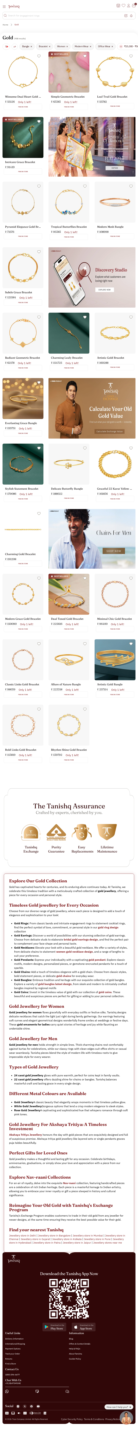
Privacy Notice (112, 1419)
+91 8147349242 (13, 1383)
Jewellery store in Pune (97, 1239)
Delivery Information (14, 1338)
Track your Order (12, 1353)
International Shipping (15, 1343)
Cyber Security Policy (72, 1419)
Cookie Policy (75, 1358)
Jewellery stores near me (107, 1242)
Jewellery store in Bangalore (54, 1235)
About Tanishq (75, 1353)
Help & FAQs (74, 1348)
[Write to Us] (37, 1391)
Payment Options (13, 1348)
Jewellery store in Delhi (22, 1235)
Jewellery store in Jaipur (77, 1242)
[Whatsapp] (7, 1391)
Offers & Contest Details (79, 1343)
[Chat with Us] (67, 1391)
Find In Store (23, 107)
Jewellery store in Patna (47, 1242)
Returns (8, 1358)
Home (5, 24)
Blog (71, 1338)
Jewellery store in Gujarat (35, 1239)
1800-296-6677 (12, 1374)
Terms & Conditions (94, 1419)
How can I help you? (118, 1407)
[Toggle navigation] (5, 6)
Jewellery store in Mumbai (88, 1235)
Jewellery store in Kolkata (67, 1239)
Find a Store (10, 1363)
